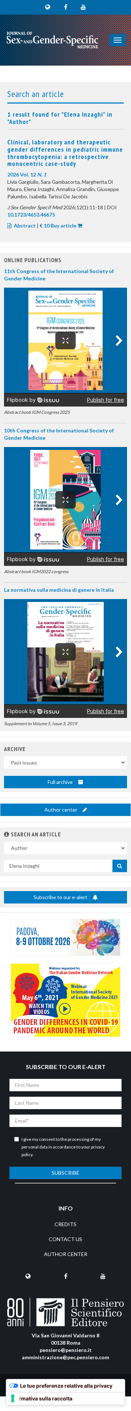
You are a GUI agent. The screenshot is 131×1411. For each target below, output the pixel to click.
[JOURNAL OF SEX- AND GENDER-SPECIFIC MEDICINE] (52, 40)
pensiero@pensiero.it (66, 1350)
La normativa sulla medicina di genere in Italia (59, 590)
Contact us (65, 1239)
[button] (6, 834)
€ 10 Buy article (58, 225)
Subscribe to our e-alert (60, 897)
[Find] (119, 866)
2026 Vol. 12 (26, 174)
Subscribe (65, 1173)
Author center (61, 809)
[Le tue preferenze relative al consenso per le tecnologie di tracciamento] (13, 1398)
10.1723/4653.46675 (31, 214)
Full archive (61, 782)
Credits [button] (65, 1224)
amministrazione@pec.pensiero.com (65, 1357)
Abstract (25, 225)
